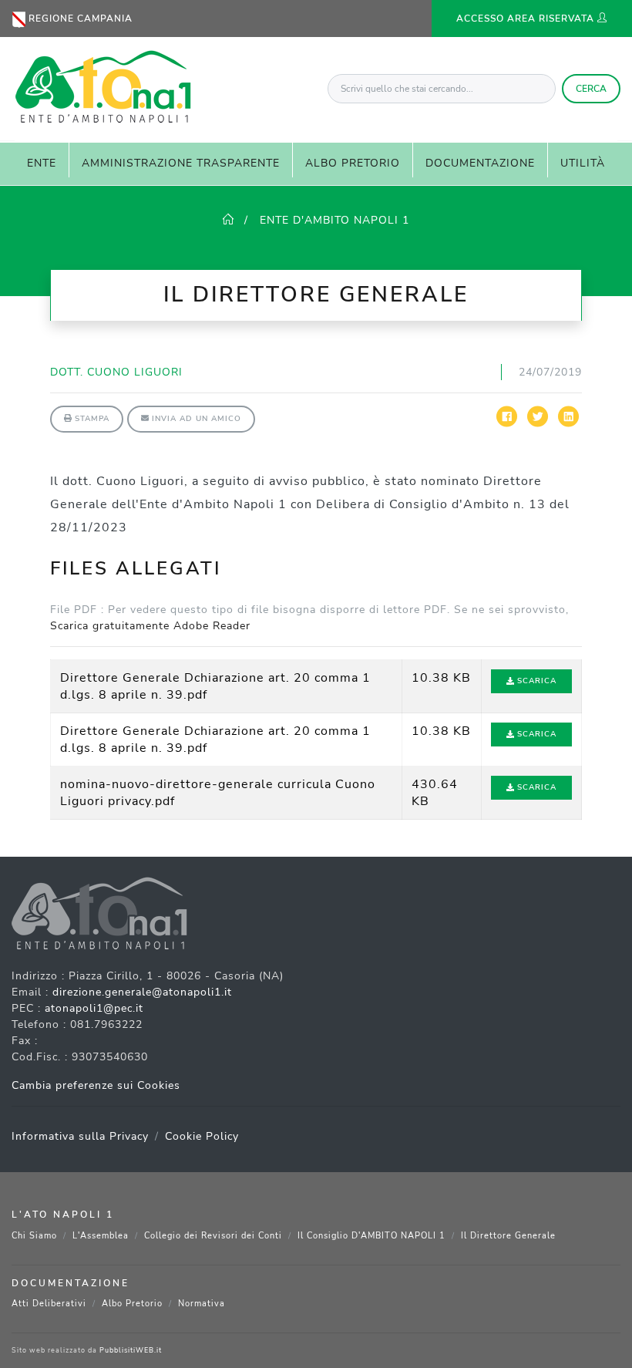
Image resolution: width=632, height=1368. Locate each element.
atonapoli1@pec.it (94, 1008)
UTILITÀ (582, 163)
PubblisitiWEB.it (130, 1350)
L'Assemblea (100, 1236)
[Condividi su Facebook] (506, 423)
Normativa (201, 1303)
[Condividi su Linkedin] (568, 423)
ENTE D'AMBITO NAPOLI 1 (332, 220)
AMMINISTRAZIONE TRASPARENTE (181, 163)
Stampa (90, 418)
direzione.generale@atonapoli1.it (142, 992)
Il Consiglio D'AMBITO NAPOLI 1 (371, 1236)
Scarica (535, 681)
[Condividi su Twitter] (537, 423)
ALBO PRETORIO (352, 163)
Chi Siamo (34, 1236)
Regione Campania (79, 18)
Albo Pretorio (132, 1303)
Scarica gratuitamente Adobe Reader (150, 625)
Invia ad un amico (195, 418)
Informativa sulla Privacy (80, 1136)
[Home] (228, 220)
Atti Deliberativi (49, 1303)
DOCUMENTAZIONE (480, 163)
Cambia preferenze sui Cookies (96, 1085)
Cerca (591, 89)
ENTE (41, 163)
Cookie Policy (202, 1136)
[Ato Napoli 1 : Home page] (102, 84)
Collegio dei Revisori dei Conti (213, 1236)
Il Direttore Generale (508, 1236)
